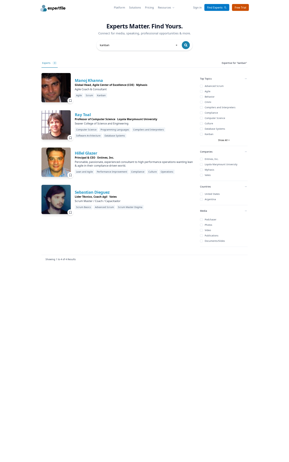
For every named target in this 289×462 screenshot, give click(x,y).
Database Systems (215, 128)
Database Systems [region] (115, 135)
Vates (208, 175)
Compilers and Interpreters (220, 107)
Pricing (149, 7)
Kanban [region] (101, 95)
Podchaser (210, 219)
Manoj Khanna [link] (89, 80)
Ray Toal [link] (83, 114)
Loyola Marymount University (221, 164)
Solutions (135, 7)
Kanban (209, 134)
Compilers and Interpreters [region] (148, 129)
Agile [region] (79, 95)
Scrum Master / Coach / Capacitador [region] (98, 201)
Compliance (211, 112)
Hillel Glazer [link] (86, 153)
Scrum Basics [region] (83, 207)
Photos (208, 224)
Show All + (224, 140)
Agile (207, 91)
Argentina (210, 199)
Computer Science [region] (86, 129)
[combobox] (139, 45)
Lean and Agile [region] (84, 171)
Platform (119, 7)
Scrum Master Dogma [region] (130, 207)
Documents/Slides (215, 240)
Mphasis (209, 169)
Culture (209, 123)
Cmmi (208, 102)
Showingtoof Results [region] (60, 259)
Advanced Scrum (214, 86)
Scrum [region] (89, 95)
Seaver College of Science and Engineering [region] (101, 123)
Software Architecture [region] (88, 135)
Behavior (210, 96)
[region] (111, 85)
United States (212, 193)
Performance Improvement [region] (112, 171)
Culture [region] (152, 171)
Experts (48, 62)
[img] (56, 87)
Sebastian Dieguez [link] (92, 192)
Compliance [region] (137, 171)
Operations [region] (167, 171)
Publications (211, 235)
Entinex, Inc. (212, 159)
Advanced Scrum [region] (104, 207)
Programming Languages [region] (115, 129)
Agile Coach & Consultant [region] (91, 89)
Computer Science (215, 118)
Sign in (197, 7)
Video (208, 230)
